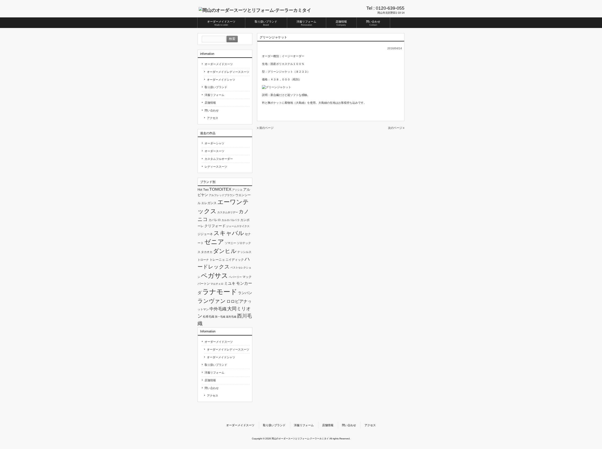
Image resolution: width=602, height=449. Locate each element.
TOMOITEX (220, 189)
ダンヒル (225, 251)
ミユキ (229, 283)
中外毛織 (218, 308)
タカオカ (206, 252)
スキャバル (229, 233)
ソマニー (230, 243)
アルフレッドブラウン (222, 195)
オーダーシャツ (214, 143)
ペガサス (214, 275)
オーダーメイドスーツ (219, 64)
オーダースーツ (214, 151)
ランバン (245, 293)
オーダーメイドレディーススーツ (228, 72)
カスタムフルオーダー (219, 159)
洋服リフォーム (214, 95)
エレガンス (209, 203)
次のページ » (396, 128)
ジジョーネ (205, 234)
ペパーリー (235, 277)
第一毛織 (220, 316)
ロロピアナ (237, 301)
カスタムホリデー (227, 212)
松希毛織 (208, 316)
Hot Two (203, 189)
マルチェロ (216, 283)
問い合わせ (212, 110)
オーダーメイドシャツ (221, 79)
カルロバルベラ (231, 220)
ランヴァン (212, 301)
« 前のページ (265, 128)
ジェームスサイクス (238, 226)
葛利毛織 (231, 316)
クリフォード (215, 226)
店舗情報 (210, 102)
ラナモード (219, 291)
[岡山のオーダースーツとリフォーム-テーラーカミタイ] (255, 10)
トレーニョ (217, 259)
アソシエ (237, 189)
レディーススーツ (216, 166)
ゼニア (214, 241)
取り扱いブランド (216, 87)
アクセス (212, 118)
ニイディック (235, 259)
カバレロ (215, 220)
